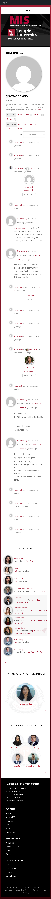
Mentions (22, 124)
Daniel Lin (17, 766)
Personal (11, 124)
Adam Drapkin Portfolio (35, 652)
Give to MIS (11, 832)
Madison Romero (21, 608)
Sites (28, 115)
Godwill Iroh (18, 168)
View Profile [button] (29, 194)
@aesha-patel (29, 371)
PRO (8, 864)
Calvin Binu (18, 597)
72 (10, 662)
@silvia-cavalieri (21, 228)
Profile (19, 115)
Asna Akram (19, 558)
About (8, 813)
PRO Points (11, 868)
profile (16, 571)
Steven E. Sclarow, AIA (23, 589)
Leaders (9, 872)
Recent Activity (12, 847)
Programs (10, 821)
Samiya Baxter (20, 628)
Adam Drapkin (20, 639)
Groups (11, 119)
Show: (20, 134)
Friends (38, 115)
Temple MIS (25, 21)
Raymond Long (33, 748)
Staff (8, 828)
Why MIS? (10, 817)
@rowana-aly (29, 190)
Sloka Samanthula (25, 704)
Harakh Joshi (19, 618)
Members (10, 843)
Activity (10, 115)
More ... (43, 710)
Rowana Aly (18, 142)
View (39, 110)
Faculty (9, 825)
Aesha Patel (33, 349)
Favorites (33, 124)
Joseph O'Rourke (33, 766)
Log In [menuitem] (4, 3)
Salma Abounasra (17, 748)
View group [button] (29, 300)
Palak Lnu (18, 568)
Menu (27, 10)
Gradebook (11, 876)
